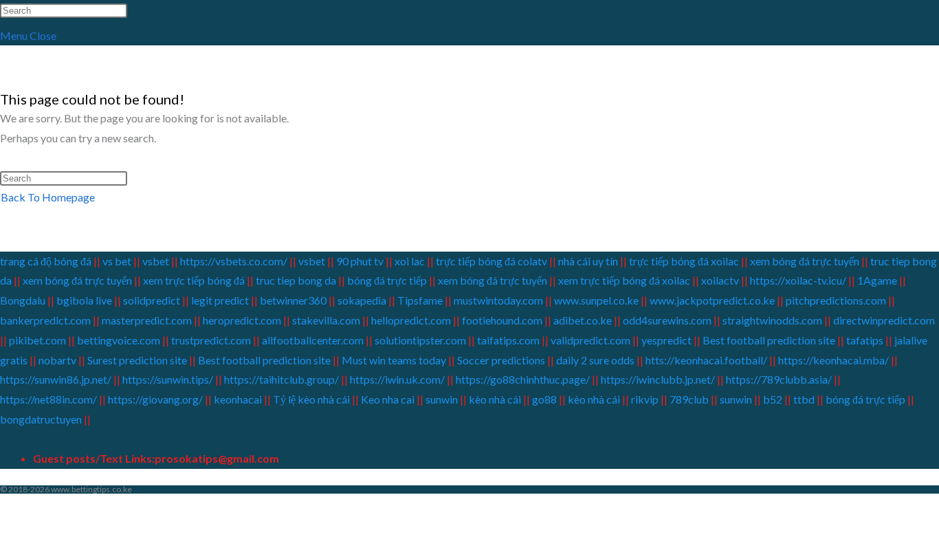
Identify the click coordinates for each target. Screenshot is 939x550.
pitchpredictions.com (836, 300)
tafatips (864, 339)
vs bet (116, 260)
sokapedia (362, 300)
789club (688, 399)
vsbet (156, 260)
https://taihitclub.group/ (281, 379)
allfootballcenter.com (313, 339)
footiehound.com (502, 320)
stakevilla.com (326, 320)
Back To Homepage (48, 197)
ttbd (804, 399)
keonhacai (238, 399)
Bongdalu (22, 300)
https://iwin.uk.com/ (397, 379)
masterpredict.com (147, 320)
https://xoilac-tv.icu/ (797, 280)
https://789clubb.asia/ (779, 379)
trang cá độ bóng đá (46, 260)
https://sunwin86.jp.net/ (55, 379)
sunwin (442, 399)
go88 (544, 399)
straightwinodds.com (772, 320)
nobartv (57, 359)
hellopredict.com (411, 320)
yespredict (666, 339)
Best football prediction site (769, 339)
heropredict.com (242, 320)
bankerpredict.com (45, 320)
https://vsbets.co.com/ (233, 260)
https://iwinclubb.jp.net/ (658, 379)
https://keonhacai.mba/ (833, 359)
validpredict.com (590, 339)
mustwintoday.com (498, 300)
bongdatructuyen (41, 419)
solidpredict (151, 300)
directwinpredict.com (884, 320)
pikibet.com (37, 339)
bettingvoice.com (118, 339)
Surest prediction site (137, 359)
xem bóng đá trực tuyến (804, 260)
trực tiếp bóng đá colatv (491, 260)
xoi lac (410, 260)
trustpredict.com (211, 339)
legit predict (220, 300)
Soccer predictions (501, 359)
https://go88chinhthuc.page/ (523, 379)
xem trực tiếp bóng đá (194, 280)
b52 (772, 399)
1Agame (877, 280)
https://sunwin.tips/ (167, 379)
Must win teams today (394, 359)
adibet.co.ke (582, 320)
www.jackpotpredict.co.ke (712, 300)
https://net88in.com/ (48, 399)
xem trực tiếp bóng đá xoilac (624, 280)
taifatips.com (508, 339)
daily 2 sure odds (595, 359)
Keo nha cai (388, 399)
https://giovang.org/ (155, 399)
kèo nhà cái (495, 399)
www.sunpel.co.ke (597, 300)
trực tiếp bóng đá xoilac (684, 260)
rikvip (645, 399)
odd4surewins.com (667, 320)
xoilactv (720, 280)
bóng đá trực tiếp (387, 280)
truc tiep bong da (296, 280)
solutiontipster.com (420, 339)
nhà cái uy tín (588, 260)
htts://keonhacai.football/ (706, 359)
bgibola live (84, 300)
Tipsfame (420, 300)
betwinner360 (293, 300)
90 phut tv (360, 260)
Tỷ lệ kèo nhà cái (311, 399)
